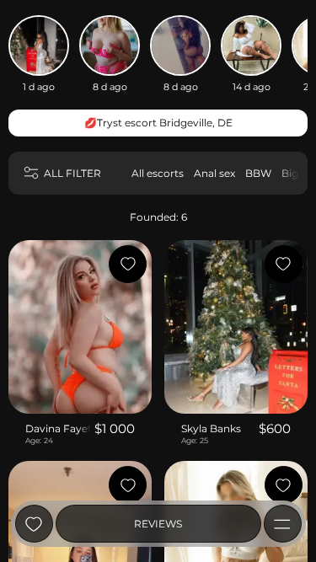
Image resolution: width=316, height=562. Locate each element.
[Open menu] (283, 524)
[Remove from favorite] (128, 264)
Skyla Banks (211, 428)
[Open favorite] (34, 524)
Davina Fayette (58, 428)
